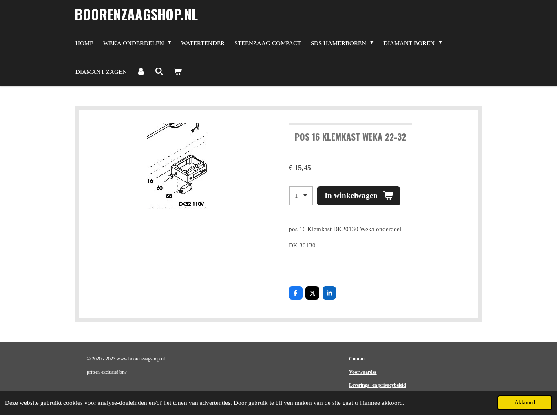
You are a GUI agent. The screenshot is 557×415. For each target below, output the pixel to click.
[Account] (141, 71)
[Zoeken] (159, 71)
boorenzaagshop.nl (136, 14)
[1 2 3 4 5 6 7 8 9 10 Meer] (301, 195)
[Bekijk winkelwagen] (177, 71)
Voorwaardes (363, 372)
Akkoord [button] (525, 403)
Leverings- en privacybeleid (377, 385)
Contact (357, 359)
